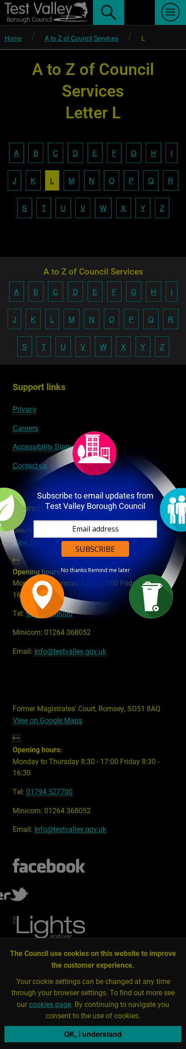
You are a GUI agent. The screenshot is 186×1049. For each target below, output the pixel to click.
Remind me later (109, 570)
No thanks (74, 570)
